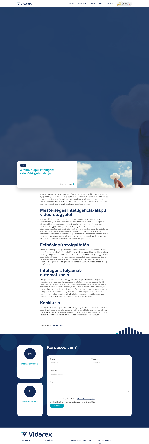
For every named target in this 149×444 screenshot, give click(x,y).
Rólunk (93, 3)
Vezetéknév (95, 359)
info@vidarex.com (29, 364)
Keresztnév (53, 359)
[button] (83, 4)
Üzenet (52, 382)
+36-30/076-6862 (30, 401)
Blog (100, 3)
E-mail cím (53, 370)
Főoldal (71, 3)
